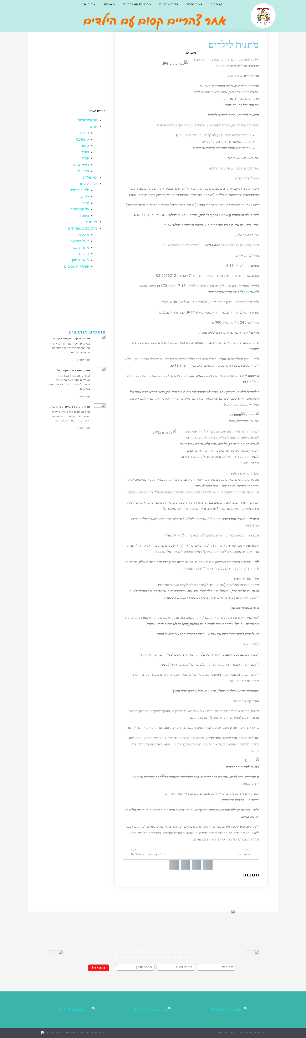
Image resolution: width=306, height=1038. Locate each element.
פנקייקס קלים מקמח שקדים (71, 338)
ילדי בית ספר (79, 190)
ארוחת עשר (80, 248)
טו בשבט (82, 139)
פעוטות (83, 216)
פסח (85, 158)
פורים (85, 152)
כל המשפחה (79, 209)
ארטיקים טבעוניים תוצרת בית (70, 406)
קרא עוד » (83, 360)
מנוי (246, 292)
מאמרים (109, 4)
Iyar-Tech (50, 1032)
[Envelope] (32, 7)
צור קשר (89, 4)
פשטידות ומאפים (76, 266)
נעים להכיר (194, 4)
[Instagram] (42, 7)
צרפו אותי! (98, 967)
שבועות (83, 171)
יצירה (85, 203)
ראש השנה (81, 165)
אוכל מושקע (80, 241)
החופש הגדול (87, 120)
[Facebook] (53, 7)
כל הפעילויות (168, 4)
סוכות (85, 146)
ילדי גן (84, 197)
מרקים (84, 254)
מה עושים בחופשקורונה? (73, 370)
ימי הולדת (90, 177)
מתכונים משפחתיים (137, 4)
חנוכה (84, 133)
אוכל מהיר (81, 235)
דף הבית (216, 4)
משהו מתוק (80, 260)
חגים (93, 127)
